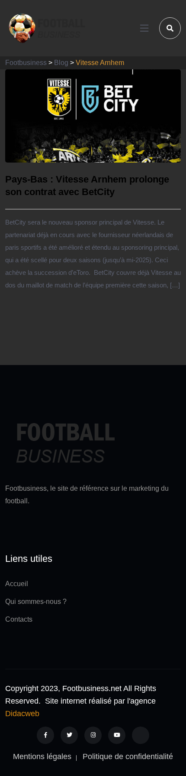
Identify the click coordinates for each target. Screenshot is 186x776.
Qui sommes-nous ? (36, 601)
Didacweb (22, 713)
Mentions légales (42, 756)
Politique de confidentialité (128, 756)
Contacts (18, 619)
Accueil (16, 583)
